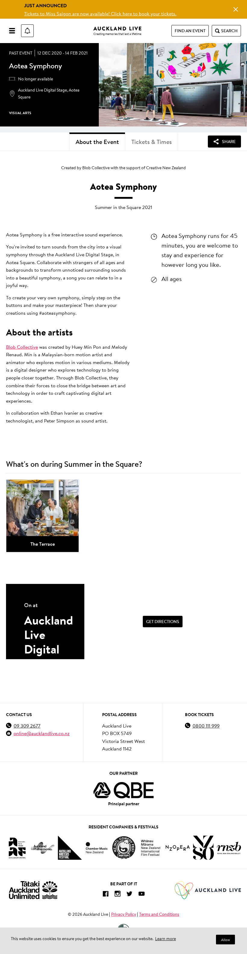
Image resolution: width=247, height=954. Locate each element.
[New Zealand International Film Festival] (151, 847)
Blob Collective (22, 347)
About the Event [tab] (97, 142)
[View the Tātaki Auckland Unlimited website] (33, 890)
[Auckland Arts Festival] (17, 848)
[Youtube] (142, 895)
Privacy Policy (123, 914)
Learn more (165, 938)
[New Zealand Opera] (178, 848)
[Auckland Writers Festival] (70, 848)
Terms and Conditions (159, 914)
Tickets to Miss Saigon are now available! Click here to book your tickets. (100, 13)
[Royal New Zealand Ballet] (229, 848)
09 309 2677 (27, 725)
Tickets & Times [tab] (151, 142)
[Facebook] (105, 895)
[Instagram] (117, 895)
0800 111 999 (206, 725)
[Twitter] (130, 895)
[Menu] (12, 30)
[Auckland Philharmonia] (43, 848)
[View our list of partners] (123, 790)
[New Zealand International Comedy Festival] (124, 848)
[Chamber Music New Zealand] (97, 847)
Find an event (190, 30)
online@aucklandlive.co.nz (42, 733)
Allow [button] (225, 939)
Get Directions (162, 621)
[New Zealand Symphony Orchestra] (203, 848)
